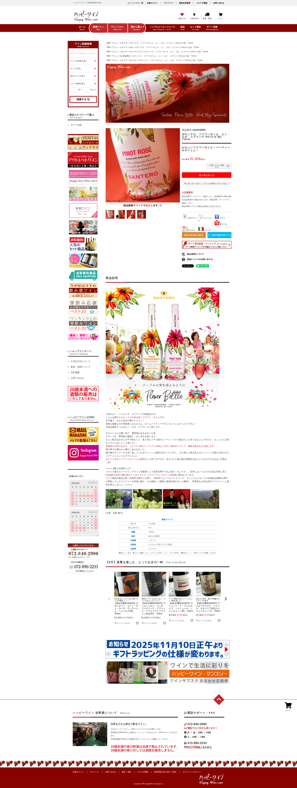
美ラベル (223, 224)
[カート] (220, 15)
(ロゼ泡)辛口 (125, 56)
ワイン (115, 43)
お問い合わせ (218, 3)
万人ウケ (191, 230)
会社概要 (75, 372)
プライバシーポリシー (191, 772)
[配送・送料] (207, 15)
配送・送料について (80, 367)
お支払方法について (80, 361)
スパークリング (135, 52)
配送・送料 (126, 772)
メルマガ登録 (201, 3)
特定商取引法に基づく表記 (165, 772)
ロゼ (131, 47)
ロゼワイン (192, 218)
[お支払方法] (194, 15)
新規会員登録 (184, 3)
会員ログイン (152, 3)
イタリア (123, 43)
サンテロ (133, 60)
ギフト (222, 218)
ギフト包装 (76, 125)
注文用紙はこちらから (85, 571)
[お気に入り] (182, 15)
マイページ (168, 3)
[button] (109, 598)
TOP (108, 43)
